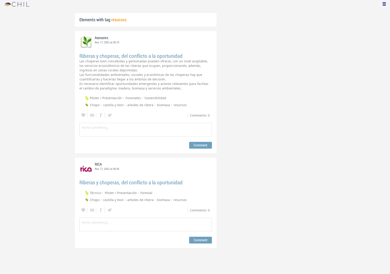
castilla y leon (113, 105)
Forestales (133, 98)
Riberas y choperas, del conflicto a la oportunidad (131, 56)
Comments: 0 (200, 115)
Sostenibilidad (155, 98)
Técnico (95, 193)
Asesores (101, 38)
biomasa (163, 105)
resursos (180, 105)
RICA (98, 164)
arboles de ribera (140, 105)
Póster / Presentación (106, 98)
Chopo (95, 105)
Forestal (146, 193)
